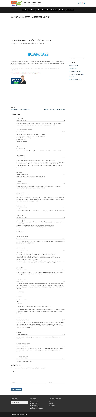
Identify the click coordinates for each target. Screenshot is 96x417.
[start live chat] (18, 83)
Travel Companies (34, 402)
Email (32, 382)
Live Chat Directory (32, 2)
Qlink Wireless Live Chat (75, 79)
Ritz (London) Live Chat (75, 71)
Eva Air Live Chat (73, 65)
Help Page (51, 407)
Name (12, 382)
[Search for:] (77, 58)
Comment (14, 371)
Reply (63, 120)
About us (51, 403)
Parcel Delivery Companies (36, 408)
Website (51, 382)
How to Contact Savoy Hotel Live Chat (76, 75)
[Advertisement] (38, 29)
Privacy (51, 402)
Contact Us (52, 405)
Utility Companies (34, 407)
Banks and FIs (33, 405)
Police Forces (33, 403)
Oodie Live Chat (73, 68)
